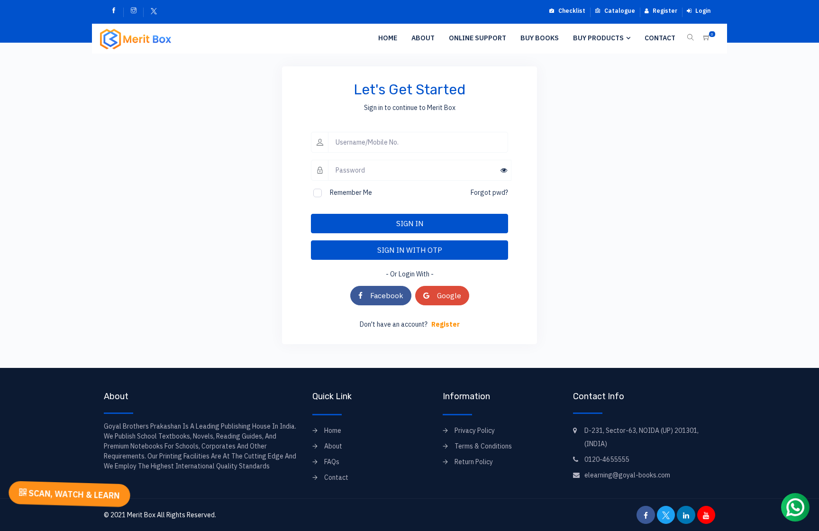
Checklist (571, 10)
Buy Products (598, 38)
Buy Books (539, 38)
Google (445, 295)
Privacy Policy (475, 430)
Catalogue (619, 10)
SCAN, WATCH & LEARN (73, 494)
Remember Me (351, 192)
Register (664, 10)
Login (702, 10)
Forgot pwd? (489, 192)
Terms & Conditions (483, 446)
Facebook (383, 295)
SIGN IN (409, 223)
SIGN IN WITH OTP (409, 250)
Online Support (477, 38)
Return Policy (474, 462)
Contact (660, 38)
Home (387, 38)
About (423, 38)
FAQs (331, 462)
